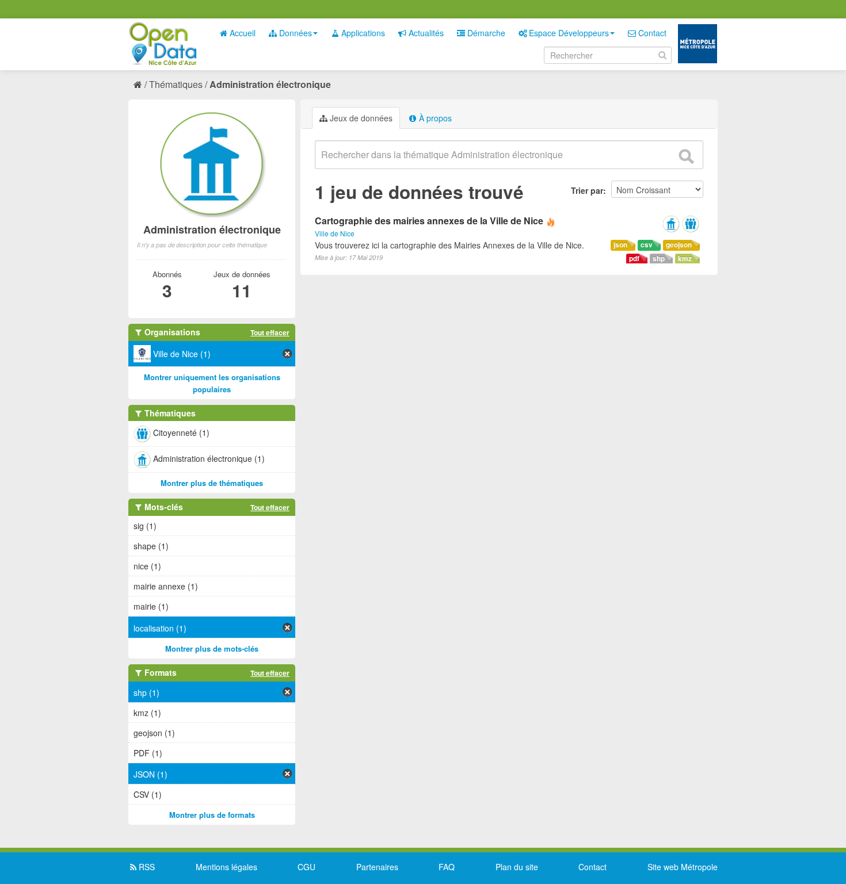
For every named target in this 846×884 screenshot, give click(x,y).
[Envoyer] (686, 156)
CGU (306, 866)
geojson (679, 245)
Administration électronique (270, 84)
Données (294, 33)
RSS (145, 866)
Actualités (425, 33)
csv (647, 245)
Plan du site (517, 866)
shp (659, 258)
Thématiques (176, 84)
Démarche (485, 33)
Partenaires (377, 866)
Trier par (587, 190)
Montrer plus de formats (212, 814)
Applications (362, 33)
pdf (634, 258)
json (620, 245)
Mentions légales (226, 866)
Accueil (241, 33)
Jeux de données (359, 118)
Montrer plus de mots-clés (211, 648)
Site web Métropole (682, 866)
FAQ (447, 866)
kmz (685, 258)
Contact (651, 33)
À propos (434, 118)
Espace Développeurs (568, 33)
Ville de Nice (335, 233)
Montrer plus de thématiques (212, 482)
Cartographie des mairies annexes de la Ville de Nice (429, 220)
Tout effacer (269, 332)
